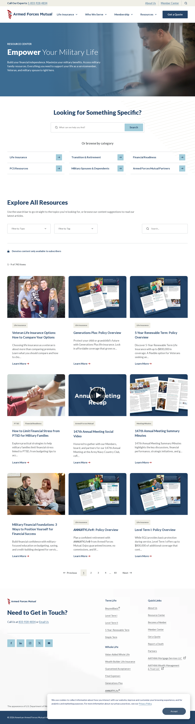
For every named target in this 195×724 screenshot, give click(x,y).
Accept (174, 711)
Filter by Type (18, 228)
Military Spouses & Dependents (90, 168)
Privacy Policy (145, 703)
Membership (121, 14)
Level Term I (111, 615)
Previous (72, 572)
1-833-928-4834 (37, 3)
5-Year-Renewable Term (117, 630)
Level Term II (111, 622)
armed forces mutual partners (151, 168)
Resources (146, 14)
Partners (152, 651)
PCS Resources (19, 168)
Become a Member (157, 622)
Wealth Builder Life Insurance (120, 661)
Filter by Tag (64, 228)
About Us (150, 3)
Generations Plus (114, 683)
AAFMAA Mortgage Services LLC (165, 658)
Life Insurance (65, 14)
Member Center (170, 3)
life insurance (18, 157)
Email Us (44, 621)
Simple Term (111, 637)
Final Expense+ (113, 676)
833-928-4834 (27, 621)
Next (125, 572)
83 (115, 572)
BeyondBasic (112, 608)
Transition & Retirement (86, 157)
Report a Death (156, 643)
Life (112, 690)
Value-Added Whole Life (117, 654)
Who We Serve (94, 14)
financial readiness (144, 157)
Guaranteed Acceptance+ (118, 668)
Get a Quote (175, 14)
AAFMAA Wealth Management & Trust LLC (163, 667)
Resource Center (156, 615)
